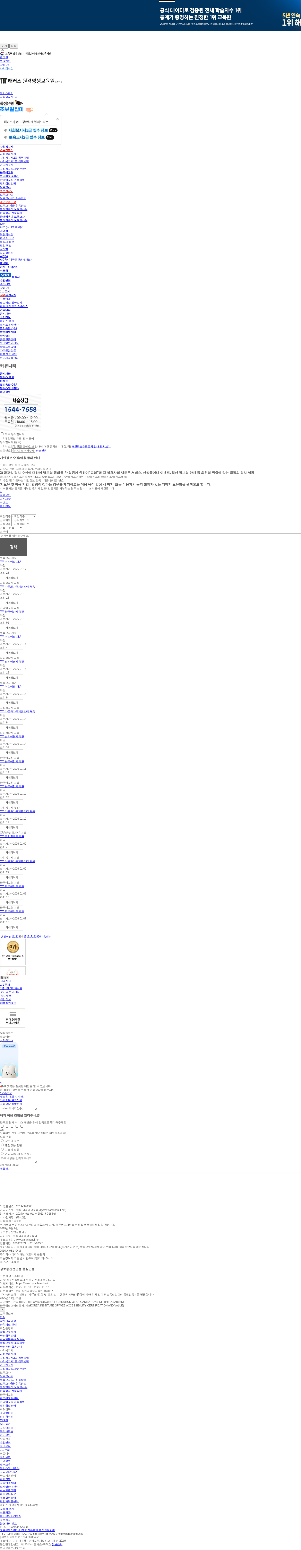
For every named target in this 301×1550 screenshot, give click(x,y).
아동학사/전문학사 (11, 212)
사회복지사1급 (8, 96)
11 (12, 936)
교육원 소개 (7, 1508)
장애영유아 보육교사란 (13, 209)
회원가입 (5, 61)
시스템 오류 (12, 1149)
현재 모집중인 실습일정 (14, 306)
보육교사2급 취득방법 (13, 198)
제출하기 (5, 1168)
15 (25, 936)
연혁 (2, 1317)
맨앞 (3, 936)
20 (39, 936)
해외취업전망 (8, 183)
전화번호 (5, 450)
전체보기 (5, 495)
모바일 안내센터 (10, 992)
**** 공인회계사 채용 (12, 836)
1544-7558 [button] (6, 1093)
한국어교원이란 (9, 176)
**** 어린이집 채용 (11, 561)
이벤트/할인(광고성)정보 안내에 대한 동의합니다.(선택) (38, 446)
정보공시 (5, 1519)
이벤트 (4, 380)
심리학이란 (6, 252)
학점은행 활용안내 (11, 1346)
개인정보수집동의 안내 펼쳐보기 (91, 446)
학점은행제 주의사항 (12, 1343)
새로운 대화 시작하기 (13, 1096)
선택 (2, 527)
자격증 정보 (7, 238)
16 (27, 936)
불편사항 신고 (8, 1523)
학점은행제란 (8, 1331)
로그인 (4, 57)
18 (33, 936)
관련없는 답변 (13, 1145)
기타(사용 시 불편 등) (18, 1153)
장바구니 (5, 64)
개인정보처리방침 (10, 1516)
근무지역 (5, 520)
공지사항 (5, 313)
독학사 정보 (7, 241)
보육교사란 (6, 194)
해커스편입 (6, 93)
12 (15, 936)
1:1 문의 (5, 291)
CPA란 (4, 1420)
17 (30, 936)
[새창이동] (20, 430)
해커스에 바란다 (9, 1468)
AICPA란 (5, 1424)
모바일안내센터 (9, 343)
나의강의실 (6, 68)
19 (36, 936)
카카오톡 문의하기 (11, 1100)
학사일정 (5, 335)
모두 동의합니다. (15, 434)
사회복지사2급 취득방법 (14, 157)
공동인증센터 (8, 339)
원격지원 (5, 981)
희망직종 (5, 516)
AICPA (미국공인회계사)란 (16, 259)
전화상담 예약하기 (11, 1104)
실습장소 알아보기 (11, 302)
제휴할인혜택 (8, 1003)
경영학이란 (6, 234)
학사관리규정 (8, 1320)
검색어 (4, 531)
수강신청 (5, 284)
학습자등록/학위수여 (12, 1339)
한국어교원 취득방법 (12, 179)
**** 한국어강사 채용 (12, 611)
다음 (13, 45)
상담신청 (41, 450)
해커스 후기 (7, 321)
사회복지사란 (8, 154)
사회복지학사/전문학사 (13, 168)
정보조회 (57, 1544)
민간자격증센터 (9, 357)
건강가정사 (6, 165)
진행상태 (5, 524)
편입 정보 (5, 245)
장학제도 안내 (8, 1324)
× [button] (1, 1082)
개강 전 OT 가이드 (11, 988)
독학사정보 (6, 1431)
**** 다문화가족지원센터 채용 (17, 586)
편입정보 (5, 1435)
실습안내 (5, 298)
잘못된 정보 (12, 1141)
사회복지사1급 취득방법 (14, 161)
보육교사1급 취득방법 (13, 205)
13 (18, 936)
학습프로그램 (8, 346)
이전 (4, 45)
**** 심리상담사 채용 (12, 661)
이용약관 (5, 1512)
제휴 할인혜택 (8, 354)
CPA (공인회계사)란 (12, 227)
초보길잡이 (6, 150)
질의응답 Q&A (8, 328)
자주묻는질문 (8, 350)
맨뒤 (48, 936)
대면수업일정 (8, 201)
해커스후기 (6, 1464)
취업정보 (5, 317)
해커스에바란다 (9, 324)
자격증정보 (6, 1427)
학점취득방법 (8, 1335)
